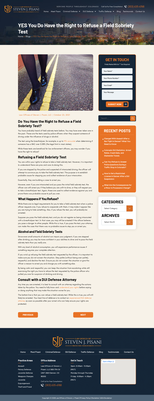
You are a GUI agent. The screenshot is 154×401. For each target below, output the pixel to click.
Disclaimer (95, 398)
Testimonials (128, 11)
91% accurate (69, 141)
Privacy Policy (85, 398)
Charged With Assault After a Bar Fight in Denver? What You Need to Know (117, 141)
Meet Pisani (56, 11)
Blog (119, 11)
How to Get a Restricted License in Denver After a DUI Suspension (116, 176)
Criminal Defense (70, 11)
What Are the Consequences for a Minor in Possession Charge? (118, 186)
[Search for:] (117, 118)
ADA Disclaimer (106, 398)
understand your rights (69, 287)
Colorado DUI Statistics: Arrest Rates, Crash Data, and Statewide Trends (117, 153)
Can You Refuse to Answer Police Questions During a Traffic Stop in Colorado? (115, 164)
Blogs (28, 36)
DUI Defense (88, 11)
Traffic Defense (105, 11)
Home (46, 11)
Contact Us (140, 11)
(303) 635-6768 (136, 6)
